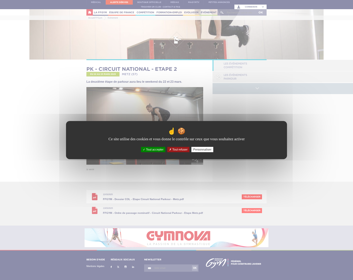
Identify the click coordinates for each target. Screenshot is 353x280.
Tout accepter (154, 149)
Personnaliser (202, 149)
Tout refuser (180, 149)
